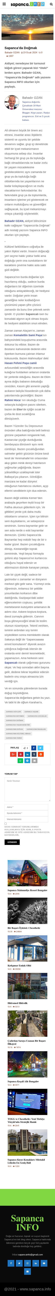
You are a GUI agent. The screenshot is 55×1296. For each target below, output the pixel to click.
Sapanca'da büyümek (15, 716)
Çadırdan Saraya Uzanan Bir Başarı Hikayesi (27, 1042)
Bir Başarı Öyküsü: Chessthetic (24, 928)
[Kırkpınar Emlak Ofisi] (27, 948)
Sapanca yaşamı (31, 712)
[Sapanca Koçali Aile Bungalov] (27, 1064)
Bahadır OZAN (12, 52)
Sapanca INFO (27, 1222)
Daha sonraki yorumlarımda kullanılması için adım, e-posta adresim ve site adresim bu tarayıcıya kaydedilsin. (27, 831)
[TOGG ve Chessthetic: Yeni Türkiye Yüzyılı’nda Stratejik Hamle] (27, 1102)
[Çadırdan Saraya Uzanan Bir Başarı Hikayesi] (27, 1023)
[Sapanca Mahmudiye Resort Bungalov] (27, 873)
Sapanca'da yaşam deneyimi (18, 725)
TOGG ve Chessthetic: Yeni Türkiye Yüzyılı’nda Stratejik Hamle (26, 1120)
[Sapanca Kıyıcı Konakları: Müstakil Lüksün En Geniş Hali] (27, 1142)
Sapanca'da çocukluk (37, 716)
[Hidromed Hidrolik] (27, 986)
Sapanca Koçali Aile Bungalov (23, 1081)
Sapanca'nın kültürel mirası (18, 733)
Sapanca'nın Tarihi (14, 738)
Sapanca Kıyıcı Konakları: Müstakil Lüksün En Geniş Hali (26, 1161)
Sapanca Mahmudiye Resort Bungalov (27, 890)
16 (11, 1047)
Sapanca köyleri (13, 712)
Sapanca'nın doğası (14, 729)
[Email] (27, 1271)
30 (11, 931)
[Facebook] (11, 1263)
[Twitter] (19, 1263)
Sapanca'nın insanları (36, 729)
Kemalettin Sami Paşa (28, 335)
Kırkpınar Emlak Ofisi (19, 965)
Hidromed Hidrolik (18, 1003)
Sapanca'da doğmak (14, 720)
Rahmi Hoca (12, 400)
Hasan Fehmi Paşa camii (21, 363)
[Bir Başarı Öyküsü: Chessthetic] (27, 911)
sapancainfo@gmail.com (30, 1254)
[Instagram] (27, 1263)
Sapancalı (11, 662)
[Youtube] (44, 1263)
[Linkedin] (35, 1263)
